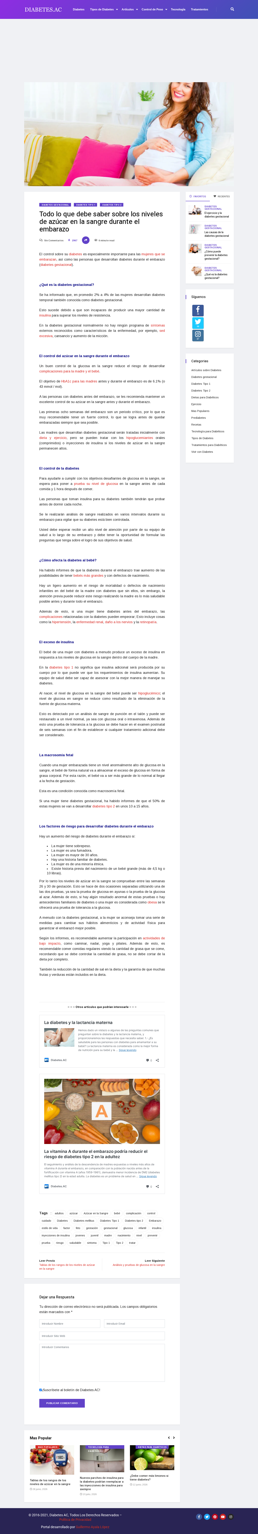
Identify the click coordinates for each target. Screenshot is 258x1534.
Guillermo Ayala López (92, 1527)
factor (66, 1228)
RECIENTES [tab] (223, 196)
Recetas (196, 424)
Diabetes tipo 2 (134, 1220)
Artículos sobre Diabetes (206, 370)
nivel (139, 1235)
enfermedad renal (89, 622)
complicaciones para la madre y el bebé (69, 371)
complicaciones (51, 617)
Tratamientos (199, 9)
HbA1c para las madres (79, 381)
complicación (133, 1213)
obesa (153, 902)
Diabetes (78, 9)
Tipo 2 (119, 1242)
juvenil (94, 1235)
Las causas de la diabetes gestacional (217, 234)
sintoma (92, 1242)
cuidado (46, 1220)
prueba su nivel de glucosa (96, 484)
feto (78, 1228)
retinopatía (148, 622)
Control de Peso (152, 9)
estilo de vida (50, 1228)
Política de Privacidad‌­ (75, 1520)
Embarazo (155, 1220)
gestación (92, 1228)
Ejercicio (196, 404)
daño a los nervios (119, 622)
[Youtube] (223, 1517)
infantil (142, 1228)
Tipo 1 (106, 1242)
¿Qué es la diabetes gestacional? (216, 276)
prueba (46, 1242)
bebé (117, 1213)
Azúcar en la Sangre (96, 1213)
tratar (132, 1242)
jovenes (80, 1235)
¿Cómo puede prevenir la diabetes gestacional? (216, 255)
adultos (59, 1213)
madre (108, 1235)
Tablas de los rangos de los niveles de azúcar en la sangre (50, 1482)
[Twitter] (207, 1517)
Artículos (128, 9)
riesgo (60, 1242)
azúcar (74, 1213)
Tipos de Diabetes (102, 9)
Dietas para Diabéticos (152, 1447)
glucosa (128, 1228)
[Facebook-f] (199, 1517)
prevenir (153, 1235)
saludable (75, 1242)
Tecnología (178, 9)
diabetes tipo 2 (103, 806)
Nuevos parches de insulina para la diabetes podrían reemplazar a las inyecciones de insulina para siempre (102, 1483)
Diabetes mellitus (84, 1220)
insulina (45, 315)
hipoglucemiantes (141, 438)
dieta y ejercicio (52, 438)
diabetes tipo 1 (61, 667)
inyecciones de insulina (56, 1235)
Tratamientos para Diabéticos (209, 445)
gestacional (110, 1228)
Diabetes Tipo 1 (85, 205)
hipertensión (61, 622)
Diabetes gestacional (55, 205)
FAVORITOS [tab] (199, 196)
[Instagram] (231, 1517)
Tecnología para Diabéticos (98, 1447)
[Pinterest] (215, 1517)
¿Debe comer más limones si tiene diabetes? (149, 1478)
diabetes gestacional (56, 265)
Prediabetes (198, 417)
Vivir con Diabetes (202, 451)
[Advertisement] (129, 48)
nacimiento (124, 1235)
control (151, 1213)
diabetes (76, 254)
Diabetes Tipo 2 (111, 205)
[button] (170, 1440)
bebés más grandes (88, 575)
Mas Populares (47, 1447)
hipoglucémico (149, 693)
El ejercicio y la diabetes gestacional (217, 215)
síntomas (158, 325)
